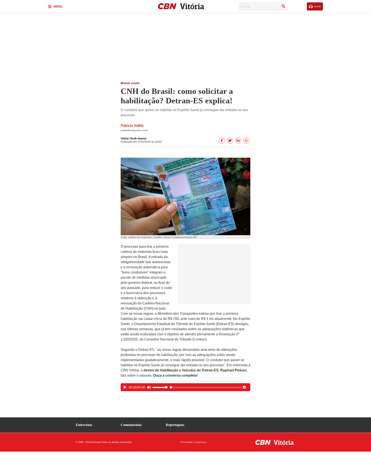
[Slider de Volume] (159, 387)
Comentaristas (131, 425)
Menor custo (130, 83)
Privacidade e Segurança (193, 442)
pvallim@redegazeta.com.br (134, 130)
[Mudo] (149, 388)
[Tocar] (125, 388)
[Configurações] (244, 388)
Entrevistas (84, 425)
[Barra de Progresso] (205, 387)
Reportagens (175, 425)
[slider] (205, 387)
